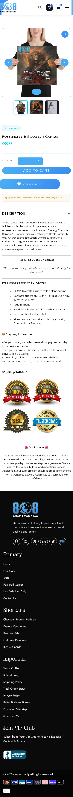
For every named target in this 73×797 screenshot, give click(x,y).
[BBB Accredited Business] (14, 755)
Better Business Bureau (17, 702)
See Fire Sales (11, 633)
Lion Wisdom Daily (14, 591)
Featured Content (13, 585)
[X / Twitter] (35, 541)
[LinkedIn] (44, 541)
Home (7, 564)
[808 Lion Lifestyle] (25, 509)
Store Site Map (12, 716)
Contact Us (9, 598)
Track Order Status (14, 689)
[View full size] (65, 34)
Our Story (9, 571)
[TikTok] (53, 541)
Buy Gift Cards (12, 647)
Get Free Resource (14, 640)
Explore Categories (14, 626)
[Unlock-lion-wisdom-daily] (62, 541)
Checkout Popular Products (19, 619)
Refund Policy (11, 675)
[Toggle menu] (67, 7)
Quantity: (8, 161)
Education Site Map (15, 709)
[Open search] (40, 7)
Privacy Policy (11, 696)
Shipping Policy (12, 682)
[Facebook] (16, 541)
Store (6, 578)
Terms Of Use (11, 668)
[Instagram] (25, 541)
